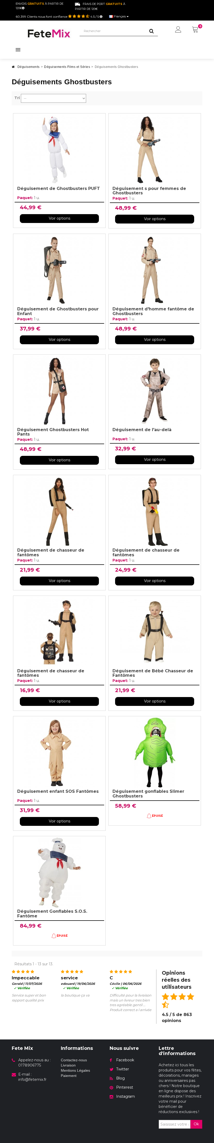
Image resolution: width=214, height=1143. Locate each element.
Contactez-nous (74, 1060)
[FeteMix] (49, 33)
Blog (120, 1078)
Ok (196, 1124)
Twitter (122, 1069)
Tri (17, 97)
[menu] (178, 30)
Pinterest (124, 1087)
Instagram (125, 1096)
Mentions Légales (75, 1070)
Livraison (68, 1065)
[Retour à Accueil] (13, 68)
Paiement (68, 1076)
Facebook (125, 1060)
